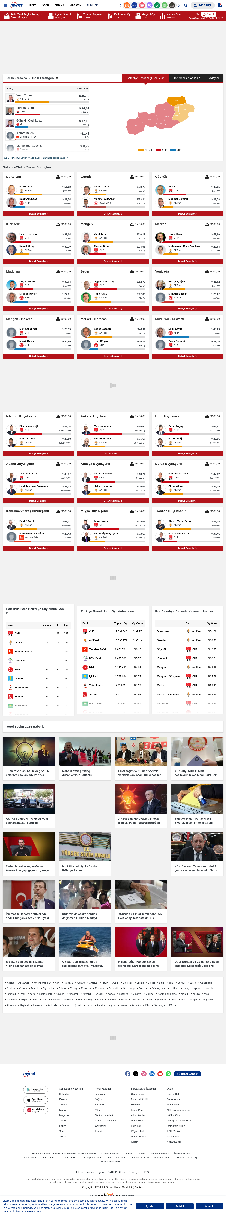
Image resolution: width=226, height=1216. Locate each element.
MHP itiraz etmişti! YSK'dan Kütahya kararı (80, 868)
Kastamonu (45, 993)
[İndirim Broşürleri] (142, 5)
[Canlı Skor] (149, 5)
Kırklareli (73, 993)
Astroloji (99, 1104)
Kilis (147, 1005)
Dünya (141, 1153)
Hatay (186, 988)
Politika (129, 1153)
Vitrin (98, 1109)
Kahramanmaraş (167, 993)
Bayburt (24, 1005)
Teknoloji (100, 1094)
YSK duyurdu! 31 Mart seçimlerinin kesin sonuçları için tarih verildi (196, 775)
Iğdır (113, 1005)
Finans (63, 1099)
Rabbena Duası (140, 1157)
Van (183, 999)
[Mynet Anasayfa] (16, 4)
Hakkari (174, 988)
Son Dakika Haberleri (71, 1088)
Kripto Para (137, 1109)
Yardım (90, 1172)
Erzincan (86, 988)
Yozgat (193, 999)
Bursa (192, 982)
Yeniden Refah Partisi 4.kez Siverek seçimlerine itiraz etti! (194, 820)
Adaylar (214, 78)
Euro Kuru (136, 1125)
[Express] (127, 5)
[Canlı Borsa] (164, 5)
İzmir (22, 993)
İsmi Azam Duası (117, 1157)
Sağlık (98, 1099)
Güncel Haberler (110, 1153)
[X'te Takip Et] (135, 1073)
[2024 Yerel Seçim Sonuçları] (7, 16)
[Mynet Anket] (134, 5)
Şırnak (78, 1005)
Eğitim (62, 1125)
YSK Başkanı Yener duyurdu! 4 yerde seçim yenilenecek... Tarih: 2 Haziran (196, 870)
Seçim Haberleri (104, 1115)
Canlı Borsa (137, 1094)
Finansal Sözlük (140, 1099)
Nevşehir (12, 999)
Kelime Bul (173, 1094)
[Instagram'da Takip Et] (144, 1073)
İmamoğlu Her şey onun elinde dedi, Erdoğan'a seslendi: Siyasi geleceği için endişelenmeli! (27, 917)
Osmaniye (159, 1005)
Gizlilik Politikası (116, 1172)
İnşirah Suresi (182, 1153)
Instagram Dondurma (179, 1120)
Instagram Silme (176, 1125)
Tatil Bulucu (173, 1104)
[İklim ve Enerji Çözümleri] (172, 5)
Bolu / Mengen (43, 78)
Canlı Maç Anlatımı (105, 1120)
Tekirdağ (112, 999)
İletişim (79, 1172)
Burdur (181, 982)
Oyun (170, 1088)
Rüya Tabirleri (138, 1131)
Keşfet (134, 1141)
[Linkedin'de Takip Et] (152, 1073)
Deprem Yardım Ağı (186, 1157)
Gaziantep (129, 988)
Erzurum (100, 988)
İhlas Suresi (30, 1157)
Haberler (64, 1094)
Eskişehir (114, 988)
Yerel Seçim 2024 (110, 1161)
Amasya (68, 982)
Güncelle (210, 14)
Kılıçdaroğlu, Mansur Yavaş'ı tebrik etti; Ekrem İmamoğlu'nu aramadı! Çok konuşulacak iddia (139, 965)
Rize (44, 999)
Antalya (93, 982)
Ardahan (101, 1005)
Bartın (89, 1005)
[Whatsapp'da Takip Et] (168, 1073)
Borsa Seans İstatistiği (143, 1088)
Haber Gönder (189, 1073)
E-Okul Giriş (173, 1115)
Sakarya (55, 999)
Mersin (209, 988)
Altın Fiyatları (138, 1115)
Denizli (34, 988)
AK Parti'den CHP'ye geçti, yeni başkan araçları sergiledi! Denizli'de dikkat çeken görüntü (27, 822)
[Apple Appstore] (35, 1100)
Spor (61, 1131)
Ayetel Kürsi (173, 1136)
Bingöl (151, 982)
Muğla (196, 993)
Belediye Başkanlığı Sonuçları (146, 78)
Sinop (89, 999)
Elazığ (73, 988)
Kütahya (123, 993)
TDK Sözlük (173, 1131)
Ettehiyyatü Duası (92, 1157)
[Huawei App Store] (35, 1110)
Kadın (62, 1109)
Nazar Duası (174, 1141)
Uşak (174, 999)
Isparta (197, 988)
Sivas (100, 999)
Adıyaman (24, 982)
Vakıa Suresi (49, 1157)
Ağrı (57, 982)
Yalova (123, 1005)
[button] (5, 5)
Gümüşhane (159, 988)
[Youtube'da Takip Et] (160, 1073)
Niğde (24, 999)
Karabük (136, 1005)
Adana (10, 982)
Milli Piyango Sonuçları (179, 1109)
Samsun (68, 999)
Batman (65, 1005)
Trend (62, 1120)
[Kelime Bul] (157, 5)
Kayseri (60, 993)
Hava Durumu (139, 1136)
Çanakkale (206, 982)
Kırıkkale (52, 1005)
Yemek (63, 1104)
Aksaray (11, 1005)
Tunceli (148, 999)
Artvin (105, 982)
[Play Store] (35, 1089)
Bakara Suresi (69, 1157)
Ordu (34, 999)
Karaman (38, 1005)
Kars (32, 993)
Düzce (172, 1005)
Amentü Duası (162, 1157)
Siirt (80, 999)
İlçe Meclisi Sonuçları (187, 78)
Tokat (124, 999)
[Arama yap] (185, 5)
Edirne (62, 988)
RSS (146, 1172)
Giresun (143, 988)
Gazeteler (100, 1125)
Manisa (149, 993)
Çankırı (11, 988)
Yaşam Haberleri (159, 1153)
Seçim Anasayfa (17, 78)
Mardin (185, 993)
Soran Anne (173, 1099)
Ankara (81, 982)
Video (62, 1136)
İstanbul (11, 993)
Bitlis (161, 982)
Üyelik (101, 1172)
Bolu (170, 982)
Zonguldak (207, 999)
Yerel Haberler (103, 1088)
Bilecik (140, 982)
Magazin (64, 1115)
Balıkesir (127, 982)
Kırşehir (86, 993)
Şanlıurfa (162, 999)
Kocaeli (99, 993)
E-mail (98, 1131)
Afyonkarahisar (42, 982)
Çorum (23, 988)
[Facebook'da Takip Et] (127, 1073)
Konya (111, 993)
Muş (206, 993)
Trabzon (135, 999)
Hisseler (135, 1104)
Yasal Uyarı (134, 1172)
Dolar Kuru (137, 1120)
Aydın (115, 982)
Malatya (136, 993)
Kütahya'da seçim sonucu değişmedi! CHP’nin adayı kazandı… (79, 917)
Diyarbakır (48, 988)
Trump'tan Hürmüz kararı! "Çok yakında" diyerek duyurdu (64, 1153)
